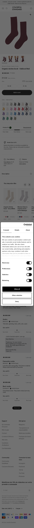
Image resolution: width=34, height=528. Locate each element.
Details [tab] (17, 230)
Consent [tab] (6, 230)
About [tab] (28, 230)
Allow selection (17, 295)
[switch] (29, 268)
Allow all (17, 289)
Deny (17, 301)
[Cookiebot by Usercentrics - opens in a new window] (24, 225)
